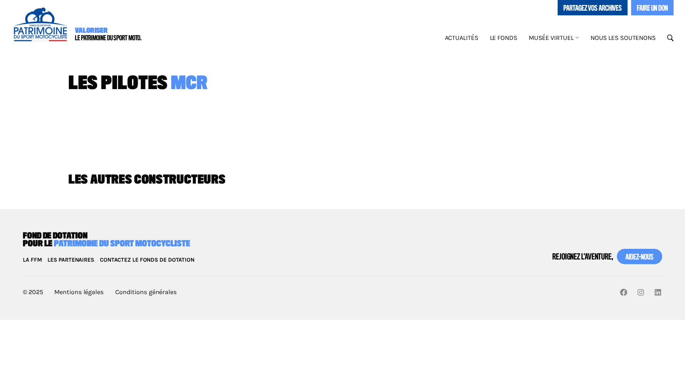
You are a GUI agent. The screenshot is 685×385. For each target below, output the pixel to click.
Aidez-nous (639, 257)
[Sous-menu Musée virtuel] (577, 37)
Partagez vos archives (592, 8)
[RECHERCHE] (670, 38)
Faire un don (652, 8)
